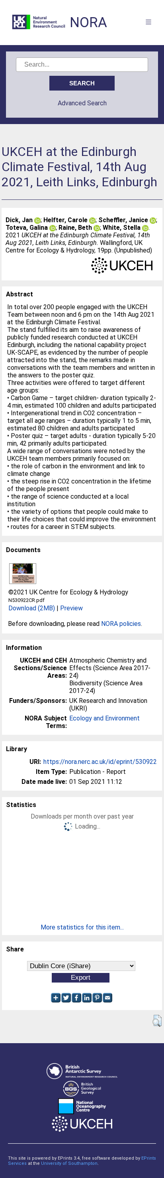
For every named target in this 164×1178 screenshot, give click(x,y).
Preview (71, 608)
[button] (157, 1021)
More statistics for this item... (82, 927)
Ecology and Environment (104, 718)
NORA (88, 22)
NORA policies (121, 623)
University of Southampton (69, 1163)
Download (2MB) (31, 608)
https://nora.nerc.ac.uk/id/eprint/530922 (100, 762)
